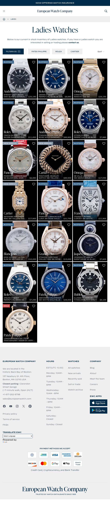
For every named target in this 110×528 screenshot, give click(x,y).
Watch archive (75, 390)
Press (93, 390)
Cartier (75, 51)
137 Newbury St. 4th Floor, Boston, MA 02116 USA (16, 378)
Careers (94, 384)
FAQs (5, 425)
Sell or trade (74, 384)
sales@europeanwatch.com (17, 399)
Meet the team (97, 379)
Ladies (13, 19)
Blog (92, 368)
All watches (74, 368)
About (93, 373)
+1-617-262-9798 (11, 394)
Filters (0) (11, 51)
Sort (100, 52)
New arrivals (74, 373)
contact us (73, 42)
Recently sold (75, 379)
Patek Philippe (39, 51)
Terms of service (11, 419)
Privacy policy (10, 414)
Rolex (58, 51)
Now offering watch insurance (55, 3)
